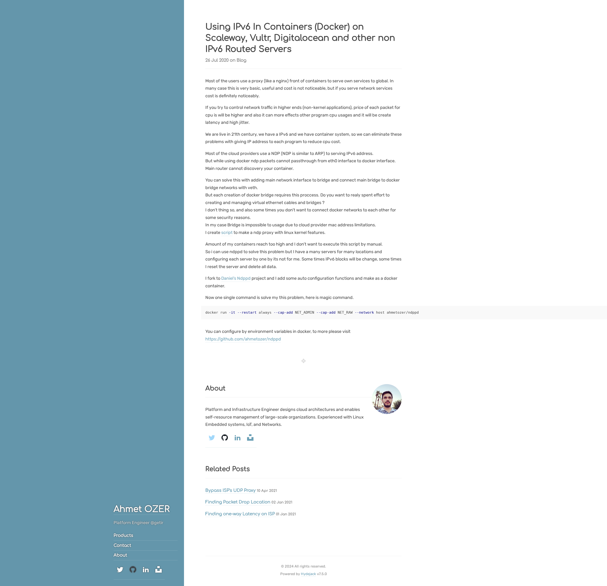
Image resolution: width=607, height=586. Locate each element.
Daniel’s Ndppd (236, 278)
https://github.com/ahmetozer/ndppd (243, 339)
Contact (122, 545)
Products (123, 535)
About (120, 555)
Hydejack (308, 574)
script (227, 232)
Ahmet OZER (142, 509)
